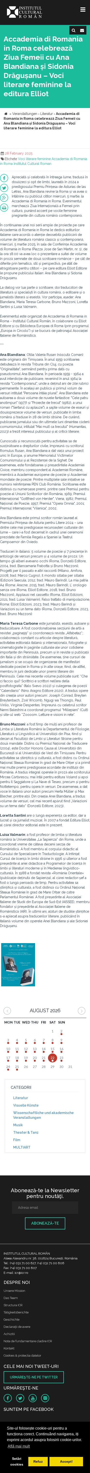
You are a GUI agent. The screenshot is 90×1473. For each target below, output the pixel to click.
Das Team (11, 1298)
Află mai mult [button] (19, 1446)
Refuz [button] (38, 1461)
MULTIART (21, 1147)
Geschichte (11, 1319)
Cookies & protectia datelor (22, 1355)
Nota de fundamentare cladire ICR (28, 1341)
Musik (18, 1125)
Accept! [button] (66, 1461)
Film (16, 1140)
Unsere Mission (14, 1291)
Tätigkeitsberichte (16, 1312)
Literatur (20, 1098)
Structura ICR (13, 1305)
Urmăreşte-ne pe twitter (34, 1377)
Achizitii (9, 1334)
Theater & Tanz (26, 1132)
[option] (18, 965)
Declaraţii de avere (17, 1327)
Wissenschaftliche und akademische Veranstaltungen (43, 1115)
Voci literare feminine (34, 159)
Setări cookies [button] (16, 1461)
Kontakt (9, 1348)
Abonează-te (45, 1223)
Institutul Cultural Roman (32, 164)
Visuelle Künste (26, 1105)
